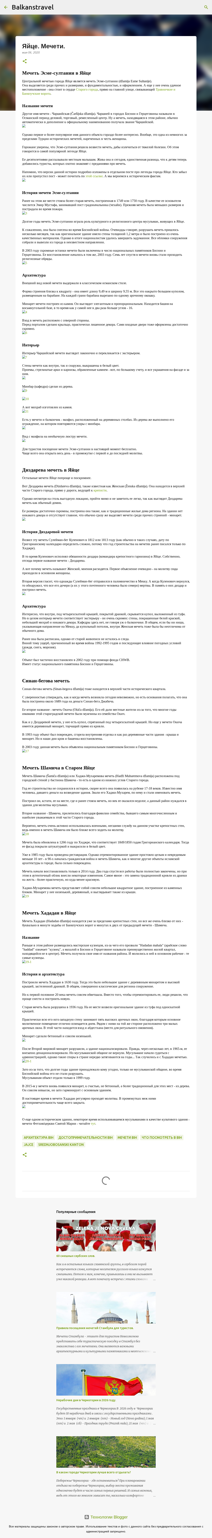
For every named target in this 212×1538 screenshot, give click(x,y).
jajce (28, 1144)
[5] (24, 263)
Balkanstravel (33, 7)
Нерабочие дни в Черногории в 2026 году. (86, 1400)
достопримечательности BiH (85, 1137)
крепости (100, 490)
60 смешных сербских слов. (75, 1256)
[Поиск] (206, 7)
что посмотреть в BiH (162, 1137)
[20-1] (26, 1061)
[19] (25, 896)
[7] (24, 357)
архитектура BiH (38, 1137)
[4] (24, 312)
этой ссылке (94, 176)
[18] (25, 834)
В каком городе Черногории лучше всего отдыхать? (93, 1472)
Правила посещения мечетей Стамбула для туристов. (95, 1328)
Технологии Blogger (108, 1517)
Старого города (87, 89)
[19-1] (26, 962)
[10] (25, 399)
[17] (25, 751)
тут (93, 1123)
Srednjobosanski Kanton (61, 1144)
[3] (24, 213)
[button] (24, 61)
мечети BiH (127, 1137)
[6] (24, 333)
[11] (25, 411)
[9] (24, 390)
